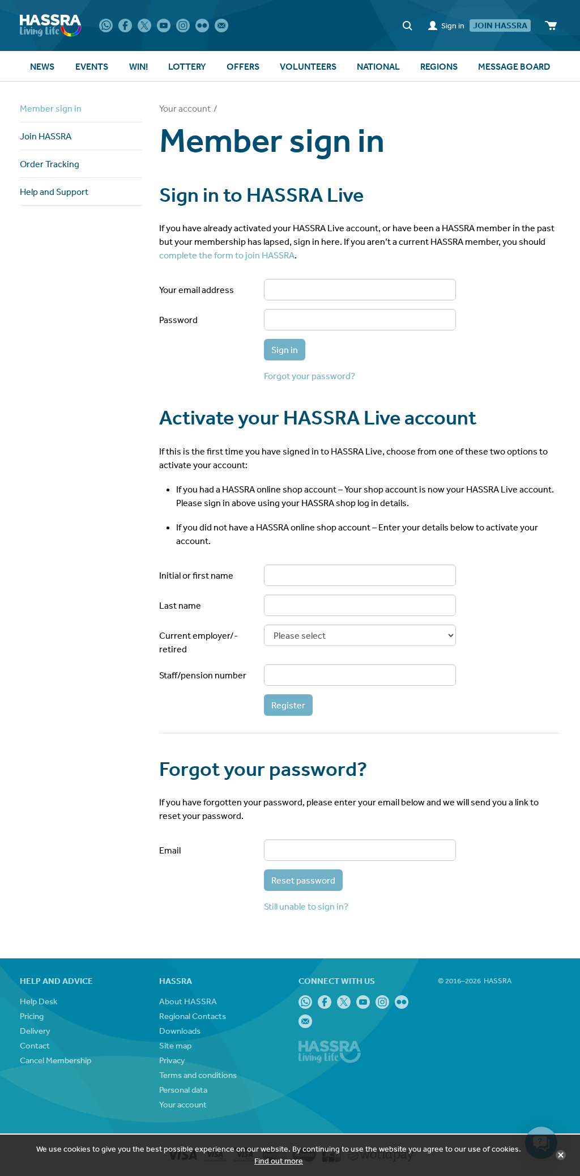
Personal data (183, 1089)
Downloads (180, 1030)
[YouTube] (163, 25)
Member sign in (51, 108)
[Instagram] (183, 25)
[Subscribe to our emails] (221, 25)
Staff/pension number (202, 675)
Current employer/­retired (198, 642)
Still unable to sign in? (306, 906)
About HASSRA (188, 1001)
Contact (35, 1045)
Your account (185, 108)
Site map (175, 1045)
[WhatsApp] (106, 25)
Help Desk (38, 1001)
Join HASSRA (45, 136)
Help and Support (54, 191)
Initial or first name (196, 575)
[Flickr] (202, 25)
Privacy (172, 1060)
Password (178, 319)
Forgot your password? (309, 375)
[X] (144, 25)
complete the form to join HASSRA (227, 255)
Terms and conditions (198, 1074)
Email (170, 850)
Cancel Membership (55, 1060)
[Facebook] (125, 25)
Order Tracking (49, 163)
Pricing (32, 1016)
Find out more (278, 1161)
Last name (180, 605)
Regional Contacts (192, 1016)
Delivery (35, 1030)
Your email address (196, 289)
